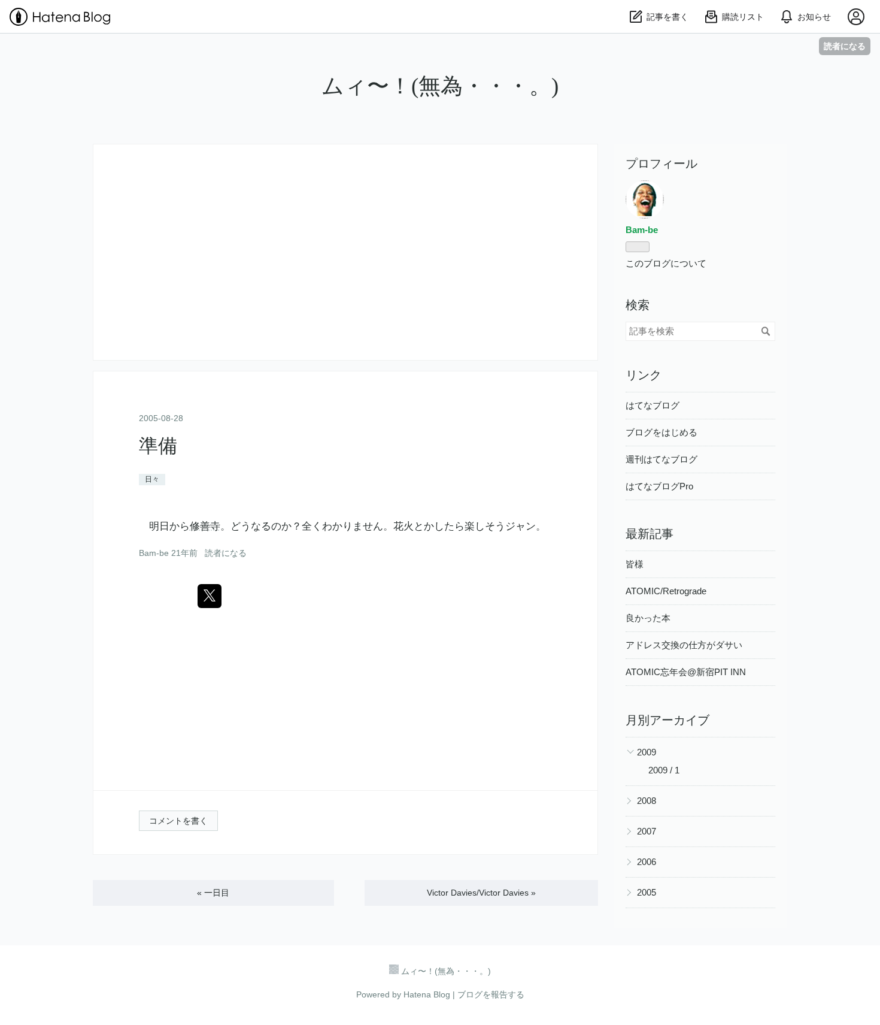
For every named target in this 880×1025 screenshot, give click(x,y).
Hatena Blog (426, 994)
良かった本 (648, 618)
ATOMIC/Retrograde (666, 591)
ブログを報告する (490, 994)
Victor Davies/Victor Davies (481, 892)
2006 (646, 862)
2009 (646, 752)
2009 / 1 (663, 770)
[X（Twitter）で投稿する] (209, 596)
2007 (646, 831)
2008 (646, 801)
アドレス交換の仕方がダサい (684, 645)
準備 (158, 445)
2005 (646, 892)
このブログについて (666, 263)
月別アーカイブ (667, 720)
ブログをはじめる (661, 432)
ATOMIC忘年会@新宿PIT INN (686, 672)
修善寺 (205, 526)
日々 (152, 479)
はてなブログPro (659, 486)
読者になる (845, 46)
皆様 (635, 564)
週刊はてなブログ (661, 459)
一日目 (213, 892)
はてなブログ (652, 405)
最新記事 (649, 533)
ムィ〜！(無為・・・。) (440, 86)
